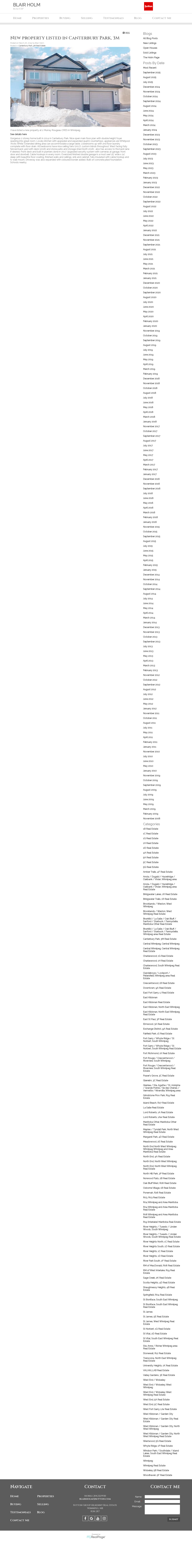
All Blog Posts (150, 38)
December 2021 (151, 235)
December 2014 (151, 574)
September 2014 (151, 589)
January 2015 (150, 570)
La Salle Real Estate (153, 1107)
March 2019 (149, 369)
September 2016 (151, 488)
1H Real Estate (150, 843)
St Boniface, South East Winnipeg (160, 1299)
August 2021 (149, 249)
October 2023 (150, 144)
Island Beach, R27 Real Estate (158, 1102)
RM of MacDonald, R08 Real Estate (161, 1265)
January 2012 (150, 708)
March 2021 (149, 268)
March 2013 (149, 665)
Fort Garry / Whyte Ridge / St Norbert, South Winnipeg (158, 1039)
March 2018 (149, 416)
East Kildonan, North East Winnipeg (161, 1007)
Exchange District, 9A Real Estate (160, 1028)
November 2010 (151, 751)
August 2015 (149, 541)
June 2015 (148, 550)
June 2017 (148, 450)
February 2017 (150, 469)
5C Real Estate (150, 862)
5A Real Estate (150, 857)
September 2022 (152, 201)
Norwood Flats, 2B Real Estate (159, 1178)
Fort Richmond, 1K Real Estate (159, 1053)
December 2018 (151, 378)
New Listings (149, 43)
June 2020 (148, 307)
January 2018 (150, 421)
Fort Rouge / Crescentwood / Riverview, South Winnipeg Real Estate (159, 1068)
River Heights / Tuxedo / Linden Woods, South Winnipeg (160, 1228)
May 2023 (148, 168)
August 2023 (149, 153)
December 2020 (151, 283)
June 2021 (148, 259)
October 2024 (150, 96)
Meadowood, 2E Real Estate (158, 1141)
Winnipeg (148, 1460)
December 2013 (151, 627)
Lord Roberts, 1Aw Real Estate (159, 1117)
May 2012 (148, 703)
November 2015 (151, 526)
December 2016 (151, 479)
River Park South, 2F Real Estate (159, 1260)
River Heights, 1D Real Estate (158, 1256)
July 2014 (148, 598)
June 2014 (148, 603)
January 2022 (150, 230)
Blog (138, 18)
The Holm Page (151, 57)
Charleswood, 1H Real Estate (158, 960)
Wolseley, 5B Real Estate (156, 1470)
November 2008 (151, 818)
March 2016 (149, 512)
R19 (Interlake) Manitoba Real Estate (162, 1222)
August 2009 (150, 790)
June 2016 (148, 498)
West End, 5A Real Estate (156, 1399)
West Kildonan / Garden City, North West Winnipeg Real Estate (161, 1435)
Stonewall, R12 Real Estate (157, 1353)
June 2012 (148, 699)
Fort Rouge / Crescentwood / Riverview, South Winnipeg (159, 1059)
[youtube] (98, 1519)
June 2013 (148, 651)
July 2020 (148, 302)
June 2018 (148, 402)
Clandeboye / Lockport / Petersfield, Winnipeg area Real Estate (159, 976)
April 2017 (148, 460)
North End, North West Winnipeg (160, 1161)
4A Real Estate (151, 852)
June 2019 (148, 354)
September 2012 (151, 684)
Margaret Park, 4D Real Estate (158, 1137)
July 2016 (148, 493)
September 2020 (152, 292)
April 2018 (148, 412)
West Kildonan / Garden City (158, 1414)
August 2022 (149, 206)
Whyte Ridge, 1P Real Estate (158, 1446)
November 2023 (151, 139)
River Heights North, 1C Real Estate (161, 1241)
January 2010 (150, 770)
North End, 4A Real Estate (156, 1156)
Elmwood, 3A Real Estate (156, 1024)
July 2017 (148, 445)
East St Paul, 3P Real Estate (157, 1019)
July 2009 (148, 794)
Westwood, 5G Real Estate (157, 1441)
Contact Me (161, 18)
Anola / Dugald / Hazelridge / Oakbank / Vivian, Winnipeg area (160, 878)
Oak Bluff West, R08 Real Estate (159, 1183)
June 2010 (148, 761)
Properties (45, 1496)
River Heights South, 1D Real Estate (161, 1246)
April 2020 (148, 316)
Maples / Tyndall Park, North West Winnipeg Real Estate (161, 1130)
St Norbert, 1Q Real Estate (156, 1329)
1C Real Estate (150, 833)
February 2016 (150, 517)
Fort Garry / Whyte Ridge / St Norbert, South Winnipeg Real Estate (162, 1047)
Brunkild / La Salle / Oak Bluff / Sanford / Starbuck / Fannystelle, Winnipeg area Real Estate (160, 931)
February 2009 (150, 813)
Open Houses (150, 48)
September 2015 (151, 536)
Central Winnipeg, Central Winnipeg (161, 943)
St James (148, 1311)
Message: (137, 1506)
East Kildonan (150, 997)
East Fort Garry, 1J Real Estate (158, 992)
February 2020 (150, 321)
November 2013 (151, 632)
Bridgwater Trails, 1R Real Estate (160, 899)
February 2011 (150, 742)
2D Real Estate (151, 848)
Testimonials (113, 18)
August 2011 (149, 723)
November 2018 (151, 383)
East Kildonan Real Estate (156, 1002)
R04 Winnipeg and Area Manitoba (160, 1202)
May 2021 (148, 263)
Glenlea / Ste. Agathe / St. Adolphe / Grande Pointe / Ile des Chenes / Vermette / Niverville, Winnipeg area (161, 1088)
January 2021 (150, 278)
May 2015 (148, 555)
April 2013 (148, 660)
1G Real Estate (150, 838)
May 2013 (148, 656)
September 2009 (152, 785)
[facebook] (86, 1519)
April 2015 (148, 560)
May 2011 (148, 732)
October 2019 (150, 335)
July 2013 (148, 646)
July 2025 (148, 82)
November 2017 (151, 426)
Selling (87, 18)
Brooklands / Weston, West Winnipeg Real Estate (157, 912)
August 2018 (149, 393)
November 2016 (151, 483)
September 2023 (152, 149)
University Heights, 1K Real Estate (160, 1365)
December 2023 (151, 134)
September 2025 (152, 72)
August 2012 (149, 689)
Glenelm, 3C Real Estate (155, 1080)
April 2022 (148, 225)
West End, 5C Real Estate (156, 1404)
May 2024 (148, 115)
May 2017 (148, 455)
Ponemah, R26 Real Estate (157, 1192)
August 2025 (149, 77)
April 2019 (148, 364)
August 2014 (149, 593)
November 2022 (151, 192)
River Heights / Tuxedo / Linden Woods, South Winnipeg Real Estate (162, 1235)
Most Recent (149, 67)
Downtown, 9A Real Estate (157, 988)
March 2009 (149, 809)
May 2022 (148, 220)
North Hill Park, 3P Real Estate (158, 1173)
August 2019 (149, 345)
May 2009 (148, 804)
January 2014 (150, 622)
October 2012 (150, 680)
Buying (64, 18)
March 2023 (149, 173)
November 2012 (151, 675)
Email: (137, 1501)
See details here (18, 134)
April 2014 (148, 613)
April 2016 (148, 507)
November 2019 (151, 330)
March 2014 (149, 617)
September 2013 (151, 641)
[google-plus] (92, 1519)
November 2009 (151, 775)
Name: (138, 1496)
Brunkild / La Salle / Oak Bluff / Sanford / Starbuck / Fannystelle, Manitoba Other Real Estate (160, 921)
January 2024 (150, 130)
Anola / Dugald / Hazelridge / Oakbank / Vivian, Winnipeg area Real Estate (160, 887)
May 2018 (148, 407)
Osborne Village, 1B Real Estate (159, 1188)
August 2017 (149, 440)
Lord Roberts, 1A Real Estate (158, 1112)
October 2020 (150, 287)
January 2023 (150, 182)
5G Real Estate (151, 867)
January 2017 (150, 474)
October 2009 (150, 780)
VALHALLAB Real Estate (156, 1370)
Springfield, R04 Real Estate (157, 1294)
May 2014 (148, 608)
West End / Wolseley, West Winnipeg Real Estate (157, 1393)
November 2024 (151, 91)
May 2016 (148, 503)
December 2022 (151, 187)
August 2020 (149, 297)
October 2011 (150, 718)
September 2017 (151, 436)
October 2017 (150, 431)
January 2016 (150, 522)
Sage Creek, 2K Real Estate (157, 1277)
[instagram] (104, 1519)
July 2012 (148, 694)
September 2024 (152, 101)
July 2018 (148, 397)
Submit (173, 1519)
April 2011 (148, 737)
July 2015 (148, 546)
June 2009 (148, 799)
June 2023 (148, 163)
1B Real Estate (150, 828)
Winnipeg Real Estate (154, 1465)
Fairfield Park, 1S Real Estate (157, 1033)
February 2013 (150, 670)
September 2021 (151, 244)
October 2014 (150, 584)
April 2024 (148, 120)
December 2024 (151, 87)
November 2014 (151, 579)
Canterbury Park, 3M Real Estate (31, 45)
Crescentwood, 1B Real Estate (158, 983)
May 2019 (148, 359)
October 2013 (150, 636)
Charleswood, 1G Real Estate (158, 956)
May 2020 (148, 311)
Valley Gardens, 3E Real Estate (159, 1375)
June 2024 (148, 110)
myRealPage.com (96, 1537)
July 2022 (148, 211)
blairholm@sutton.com (95, 1499)
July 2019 (148, 350)
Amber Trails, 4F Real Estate (157, 872)
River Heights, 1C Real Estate (158, 1251)
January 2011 (149, 746)
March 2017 (149, 464)
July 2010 (148, 756)
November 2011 (151, 713)
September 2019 (151, 340)
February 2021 (150, 273)
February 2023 (150, 177)
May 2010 (148, 766)
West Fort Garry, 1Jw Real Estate (160, 1409)
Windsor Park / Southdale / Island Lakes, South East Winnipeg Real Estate (161, 1453)
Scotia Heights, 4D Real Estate (159, 1282)
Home (17, 18)
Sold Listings (149, 52)
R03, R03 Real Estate (154, 1197)
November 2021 (151, 240)
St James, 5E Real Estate (156, 1316)
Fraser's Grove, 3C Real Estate (158, 1075)
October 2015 (150, 531)
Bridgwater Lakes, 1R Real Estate (160, 894)
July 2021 (148, 254)
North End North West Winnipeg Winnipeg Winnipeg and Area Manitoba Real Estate (159, 1149)
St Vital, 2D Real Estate (155, 1333)
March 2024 (149, 125)
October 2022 (150, 197)
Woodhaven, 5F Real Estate (157, 1475)
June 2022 (148, 216)
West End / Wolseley (154, 1380)
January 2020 (150, 326)
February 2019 (150, 373)
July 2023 (148, 158)
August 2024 (149, 106)
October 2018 (150, 388)
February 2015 (150, 565)
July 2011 (147, 727)
